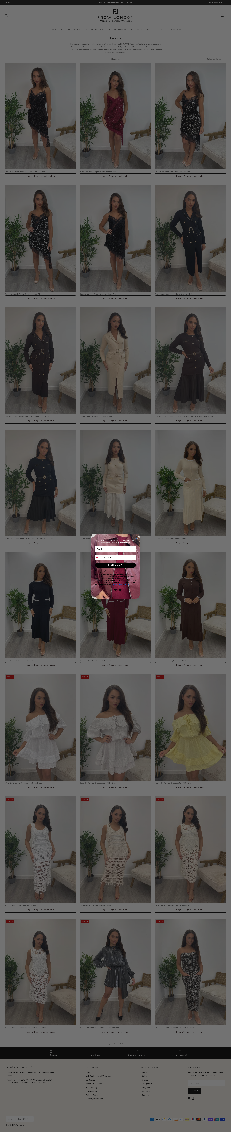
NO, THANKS (115, 590)
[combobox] (99, 557)
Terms (126, 584)
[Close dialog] (136, 536)
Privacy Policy (117, 584)
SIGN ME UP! (115, 565)
